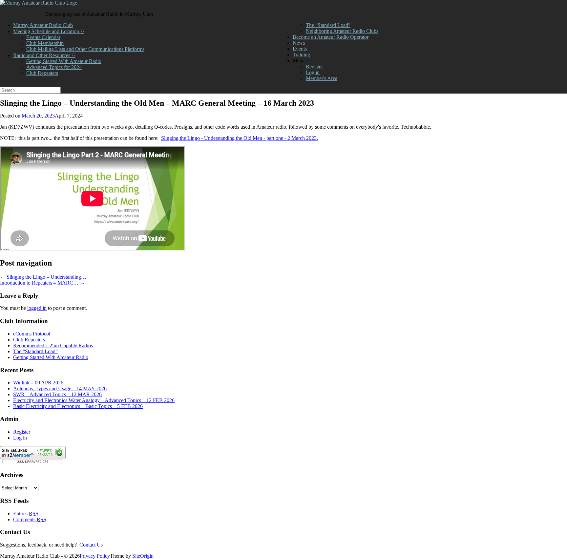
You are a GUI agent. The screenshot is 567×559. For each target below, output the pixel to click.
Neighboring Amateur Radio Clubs (342, 31)
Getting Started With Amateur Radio (63, 61)
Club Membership (45, 43)
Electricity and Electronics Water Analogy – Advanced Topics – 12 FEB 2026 (94, 400)
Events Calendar (43, 37)
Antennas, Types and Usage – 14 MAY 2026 (60, 388)
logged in (37, 308)
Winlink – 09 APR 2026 (38, 382)
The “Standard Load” (328, 25)
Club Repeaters (42, 73)
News (299, 43)
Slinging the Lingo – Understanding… (43, 277)
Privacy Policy (95, 556)
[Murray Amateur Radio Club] (38, 3)
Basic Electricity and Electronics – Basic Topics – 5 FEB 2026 (78, 406)
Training (301, 54)
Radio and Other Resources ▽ (44, 55)
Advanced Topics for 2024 (54, 67)
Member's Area (321, 78)
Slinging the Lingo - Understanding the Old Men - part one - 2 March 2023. (239, 138)
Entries (25, 513)
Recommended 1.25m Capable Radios (53, 345)
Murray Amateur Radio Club (43, 25)
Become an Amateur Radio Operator (330, 37)
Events (300, 49)
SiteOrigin (143, 556)
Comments (29, 519)
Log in (313, 72)
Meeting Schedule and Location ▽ (48, 31)
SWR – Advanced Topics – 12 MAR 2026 (57, 394)
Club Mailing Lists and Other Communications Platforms (85, 49)
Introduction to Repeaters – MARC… (42, 283)
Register (314, 66)
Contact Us (91, 545)
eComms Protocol (31, 333)
